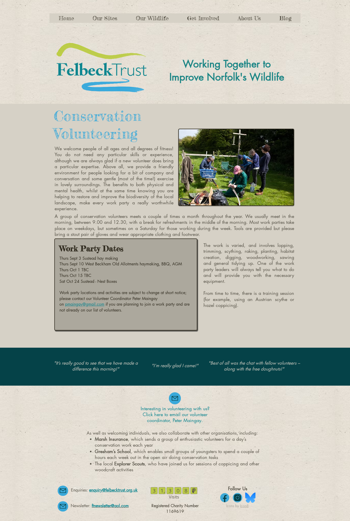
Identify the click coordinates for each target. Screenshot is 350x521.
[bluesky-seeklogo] (250, 498)
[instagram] (237, 498)
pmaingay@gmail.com (84, 304)
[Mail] (175, 398)
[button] (203, 18)
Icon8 (244, 505)
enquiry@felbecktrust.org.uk (113, 490)
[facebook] (225, 498)
